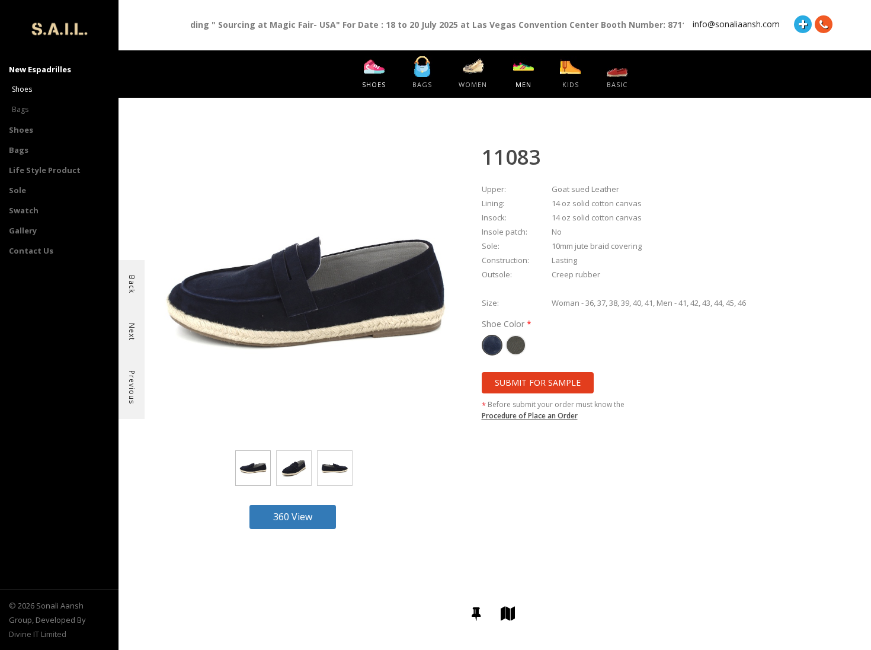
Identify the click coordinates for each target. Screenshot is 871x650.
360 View (292, 516)
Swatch (24, 210)
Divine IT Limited (37, 634)
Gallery (23, 230)
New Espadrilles (40, 69)
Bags (20, 109)
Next (132, 332)
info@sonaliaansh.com (736, 24)
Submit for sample (538, 382)
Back (132, 284)
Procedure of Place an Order (530, 416)
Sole (17, 190)
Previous (132, 387)
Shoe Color (504, 323)
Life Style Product (45, 170)
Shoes (22, 89)
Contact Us (31, 250)
